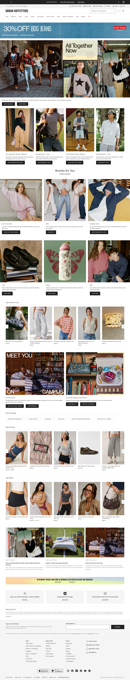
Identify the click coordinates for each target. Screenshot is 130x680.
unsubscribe (91, 633)
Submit (117, 627)
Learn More (65, 599)
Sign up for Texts (94, 648)
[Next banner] (119, 2)
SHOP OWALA (52, 293)
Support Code (52, 677)
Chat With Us (92, 652)
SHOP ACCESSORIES (88, 404)
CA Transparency (27, 677)
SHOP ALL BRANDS (65, 174)
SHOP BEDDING (32, 406)
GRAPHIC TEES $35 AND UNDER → (81, 419)
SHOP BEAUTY (72, 404)
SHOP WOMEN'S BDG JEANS (10, 35)
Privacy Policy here (76, 633)
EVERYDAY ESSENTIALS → (15, 419)
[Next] (122, 326)
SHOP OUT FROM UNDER (11, 232)
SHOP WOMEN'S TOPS (44, 162)
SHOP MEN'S (22, 104)
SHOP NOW (80, 2)
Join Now (24, 599)
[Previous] (7, 326)
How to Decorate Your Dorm (94, 563)
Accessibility (37, 677)
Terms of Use (18, 677)
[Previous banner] (11, 2)
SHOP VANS (7, 293)
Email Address (70, 623)
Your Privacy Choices (63, 677)
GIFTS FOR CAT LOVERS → (104, 419)
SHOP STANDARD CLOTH (99, 232)
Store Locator (93, 641)
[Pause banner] (123, 2)
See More (8, 616)
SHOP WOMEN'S (8, 104)
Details (25, 6)
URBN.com (44, 677)
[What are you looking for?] (114, 11)
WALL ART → (62, 419)
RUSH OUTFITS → (34, 419)
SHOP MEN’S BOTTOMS (74, 162)
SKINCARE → (48, 419)
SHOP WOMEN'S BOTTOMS (15, 162)
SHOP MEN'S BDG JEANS (27, 35)
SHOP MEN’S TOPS (103, 162)
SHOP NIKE (95, 293)
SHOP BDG (51, 232)
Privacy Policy (9, 677)
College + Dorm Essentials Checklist (57, 563)
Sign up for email (94, 645)
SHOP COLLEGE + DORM (15, 406)
